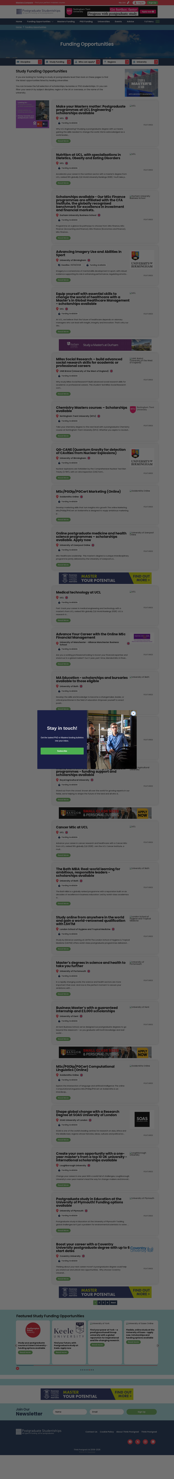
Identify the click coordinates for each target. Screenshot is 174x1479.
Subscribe (62, 751)
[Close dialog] (133, 713)
